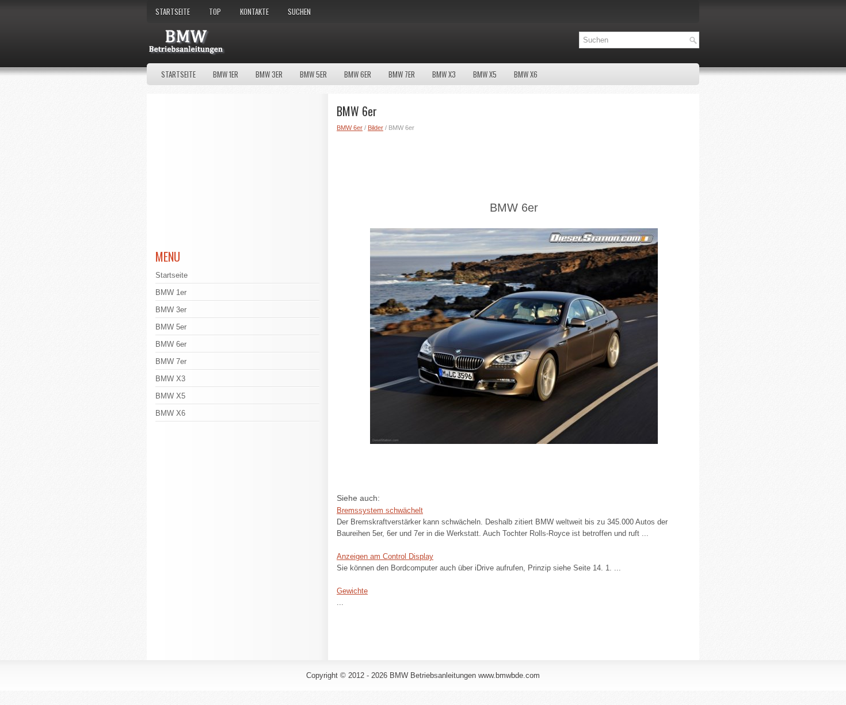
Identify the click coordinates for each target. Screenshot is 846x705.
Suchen (299, 11)
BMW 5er (313, 74)
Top (215, 11)
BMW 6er (357, 74)
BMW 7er (401, 74)
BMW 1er (225, 74)
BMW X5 (485, 74)
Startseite (172, 11)
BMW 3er (269, 74)
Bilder (375, 127)
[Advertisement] (514, 164)
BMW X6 (526, 74)
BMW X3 (444, 74)
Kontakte (254, 11)
